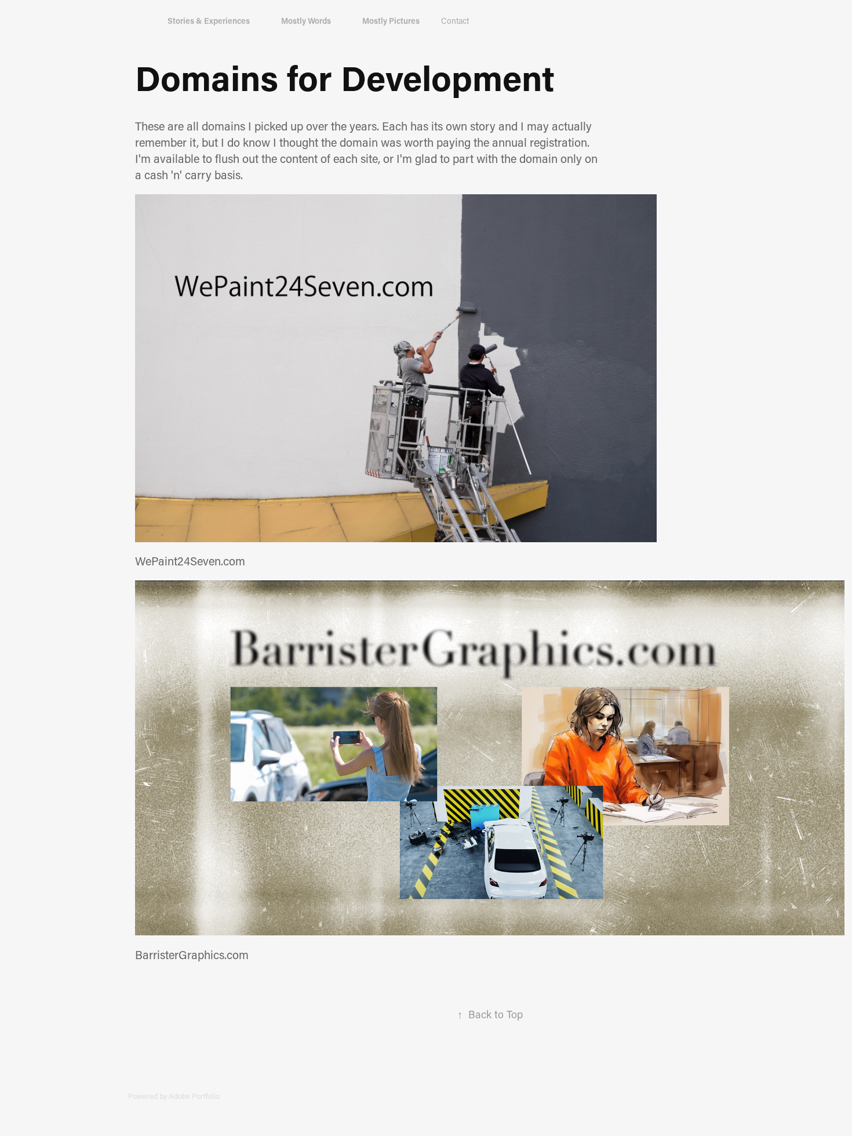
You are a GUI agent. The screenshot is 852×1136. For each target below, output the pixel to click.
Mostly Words (306, 20)
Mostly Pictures (391, 20)
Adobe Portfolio (194, 1096)
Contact (455, 20)
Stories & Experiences (209, 20)
